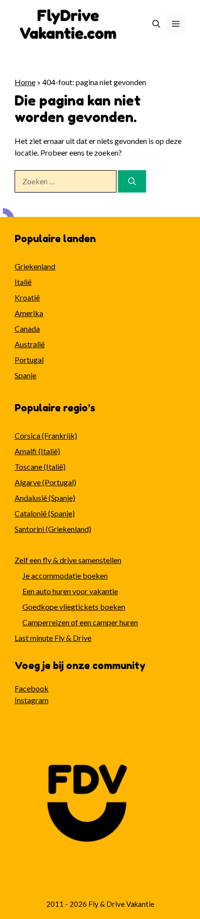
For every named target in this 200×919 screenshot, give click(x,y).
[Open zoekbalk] (156, 24)
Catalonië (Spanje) (45, 513)
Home (25, 82)
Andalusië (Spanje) (45, 497)
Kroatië (27, 297)
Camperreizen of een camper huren (80, 622)
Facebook (32, 688)
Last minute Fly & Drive (53, 637)
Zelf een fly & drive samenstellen (68, 560)
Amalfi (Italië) (37, 451)
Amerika (29, 313)
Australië (30, 344)
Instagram (32, 700)
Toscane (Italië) (40, 466)
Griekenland (35, 266)
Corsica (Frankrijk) (46, 435)
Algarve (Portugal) (45, 482)
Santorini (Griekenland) (53, 528)
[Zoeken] (132, 181)
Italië (23, 281)
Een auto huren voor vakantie (70, 591)
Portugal (29, 359)
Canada (27, 328)
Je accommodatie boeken (65, 575)
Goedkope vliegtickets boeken (73, 606)
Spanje (25, 375)
